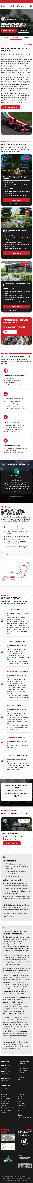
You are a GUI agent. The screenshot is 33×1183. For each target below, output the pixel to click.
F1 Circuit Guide (22, 1070)
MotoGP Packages (23, 1072)
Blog (19, 1079)
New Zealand (22, 1103)
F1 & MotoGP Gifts (23, 1077)
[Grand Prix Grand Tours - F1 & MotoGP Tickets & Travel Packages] (12, 6)
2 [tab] (16, 173)
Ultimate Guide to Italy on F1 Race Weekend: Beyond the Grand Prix (6, 1065)
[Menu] (31, 6)
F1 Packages (21, 1066)
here (12, 547)
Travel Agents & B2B (7, 1108)
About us (4, 1096)
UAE (19, 1108)
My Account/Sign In (7, 1110)
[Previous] (1, 831)
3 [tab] (18, 173)
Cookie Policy (5, 1103)
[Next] (31, 831)
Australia (20, 1096)
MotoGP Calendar (23, 1075)
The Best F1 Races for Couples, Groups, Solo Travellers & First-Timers (6, 1085)
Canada (20, 1099)
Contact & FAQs (5, 1099)
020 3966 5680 (17, 791)
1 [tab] (15, 173)
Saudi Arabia (21, 1105)
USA (19, 1110)
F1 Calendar (11, 916)
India (19, 1101)
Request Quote (16, 200)
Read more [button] (16, 491)
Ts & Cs (3, 1105)
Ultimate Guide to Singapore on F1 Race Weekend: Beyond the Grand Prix (6, 1071)
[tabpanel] (16, 164)
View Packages (10, 332)
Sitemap (3, 1112)
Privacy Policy (5, 1101)
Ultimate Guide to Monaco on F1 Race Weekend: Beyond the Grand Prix (6, 1078)
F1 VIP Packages (23, 1068)
